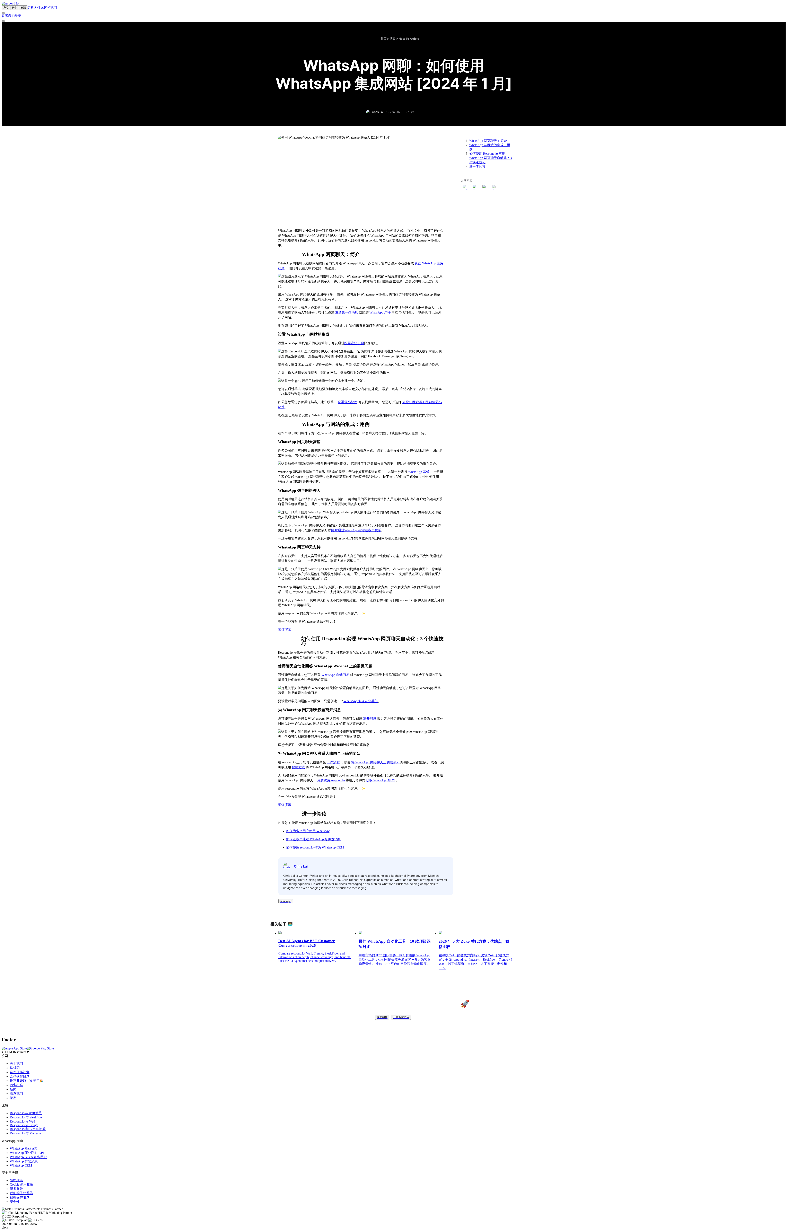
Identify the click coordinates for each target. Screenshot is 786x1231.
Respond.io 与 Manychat (26, 1133)
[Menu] (3, 21)
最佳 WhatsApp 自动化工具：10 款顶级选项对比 (395, 944)
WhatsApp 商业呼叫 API (27, 1152)
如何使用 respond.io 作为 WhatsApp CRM (315, 847)
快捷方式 (298, 767)
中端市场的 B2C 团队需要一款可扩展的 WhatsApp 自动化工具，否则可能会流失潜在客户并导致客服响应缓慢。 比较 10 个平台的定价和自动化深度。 (395, 959)
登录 (18, 16)
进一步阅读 (477, 166)
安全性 (15, 1201)
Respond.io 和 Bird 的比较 (28, 1129)
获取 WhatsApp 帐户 (380, 780)
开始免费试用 (401, 1017)
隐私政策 (16, 1180)
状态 (13, 1098)
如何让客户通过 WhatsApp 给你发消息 (313, 839)
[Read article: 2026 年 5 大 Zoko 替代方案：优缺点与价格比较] (440, 933)
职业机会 (16, 1085)
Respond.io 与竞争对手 (26, 1113)
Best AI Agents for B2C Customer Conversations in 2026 (306, 943)
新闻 (13, 1089)
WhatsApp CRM (21, 1165)
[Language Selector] (3, 13)
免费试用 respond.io (331, 780)
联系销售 (382, 1017)
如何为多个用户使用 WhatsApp (308, 831)
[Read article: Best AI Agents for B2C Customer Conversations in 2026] (280, 933)
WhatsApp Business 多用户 (28, 1157)
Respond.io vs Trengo (24, 1125)
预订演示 (284, 629)
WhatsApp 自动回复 (335, 675)
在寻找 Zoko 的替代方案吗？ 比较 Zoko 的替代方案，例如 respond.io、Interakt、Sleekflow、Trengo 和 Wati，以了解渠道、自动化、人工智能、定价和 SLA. (475, 961)
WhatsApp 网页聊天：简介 (488, 140)
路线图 (15, 1068)
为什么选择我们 (45, 7)
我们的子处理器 (21, 1193)
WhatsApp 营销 (418, 472)
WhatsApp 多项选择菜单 (360, 701)
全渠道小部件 (347, 402)
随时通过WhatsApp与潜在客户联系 (356, 530)
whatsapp (285, 901)
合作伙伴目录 (19, 1076)
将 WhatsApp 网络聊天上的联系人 (375, 762)
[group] (393, 1052)
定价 (30, 7)
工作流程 (333, 762)
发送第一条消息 (346, 312)
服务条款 (16, 1188)
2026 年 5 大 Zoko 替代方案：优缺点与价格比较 (474, 944)
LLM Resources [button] (17, 1052)
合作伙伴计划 (19, 1072)
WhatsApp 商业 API (23, 1148)
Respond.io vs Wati (22, 1121)
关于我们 (16, 1063)
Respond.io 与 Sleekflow (26, 1117)
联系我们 (8, 16)
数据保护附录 (19, 1197)
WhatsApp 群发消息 (24, 1161)
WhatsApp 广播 (380, 312)
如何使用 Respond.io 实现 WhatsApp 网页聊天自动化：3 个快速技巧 (490, 158)
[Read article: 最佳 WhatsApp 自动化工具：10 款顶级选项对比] (360, 933)
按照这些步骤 (354, 343)
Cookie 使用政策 (21, 1184)
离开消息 (369, 718)
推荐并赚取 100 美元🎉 (26, 1080)
